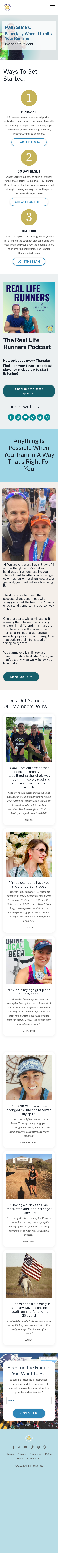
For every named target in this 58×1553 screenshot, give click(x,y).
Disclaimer (35, 1454)
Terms (10, 1454)
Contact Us (33, 1458)
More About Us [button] (21, 677)
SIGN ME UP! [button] (29, 1413)
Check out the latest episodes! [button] (29, 391)
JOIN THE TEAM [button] (29, 261)
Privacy (21, 1454)
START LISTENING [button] (29, 142)
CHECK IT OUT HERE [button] (29, 202)
